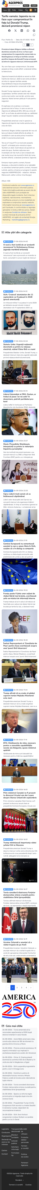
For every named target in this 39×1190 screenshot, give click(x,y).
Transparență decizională (16, 1130)
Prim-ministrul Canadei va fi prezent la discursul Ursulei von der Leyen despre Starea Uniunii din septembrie (20, 795)
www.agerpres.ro (27, 185)
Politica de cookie (24, 1155)
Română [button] (18, 1180)
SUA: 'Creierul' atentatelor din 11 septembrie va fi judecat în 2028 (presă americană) (18, 297)
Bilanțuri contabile (14, 1136)
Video (20, 10)
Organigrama (6, 1136)
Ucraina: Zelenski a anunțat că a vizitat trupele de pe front (17, 943)
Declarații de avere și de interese (6, 1142)
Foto (14, 10)
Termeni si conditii (16, 1185)
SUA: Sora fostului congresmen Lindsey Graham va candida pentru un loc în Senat (17, 1117)
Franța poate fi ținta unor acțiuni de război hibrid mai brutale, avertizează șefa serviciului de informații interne (19, 596)
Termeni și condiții (25, 1147)
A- (24, 44)
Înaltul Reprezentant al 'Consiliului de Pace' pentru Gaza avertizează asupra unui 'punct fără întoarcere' (20, 645)
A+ (31, 44)
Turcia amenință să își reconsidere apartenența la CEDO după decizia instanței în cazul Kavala (17, 1032)
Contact (5, 1154)
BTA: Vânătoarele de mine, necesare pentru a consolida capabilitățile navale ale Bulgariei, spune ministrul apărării (19, 747)
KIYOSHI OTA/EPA (16, 42)
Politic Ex (9, 40)
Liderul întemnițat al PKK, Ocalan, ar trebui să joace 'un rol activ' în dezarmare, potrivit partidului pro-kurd (19, 398)
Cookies (28, 1185)
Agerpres (15, 1173)
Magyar (26, 5)
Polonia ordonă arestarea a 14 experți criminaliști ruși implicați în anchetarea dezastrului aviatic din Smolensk (19, 1050)
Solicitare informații (15, 1148)
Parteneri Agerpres (24, 1164)
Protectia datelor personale (25, 1139)
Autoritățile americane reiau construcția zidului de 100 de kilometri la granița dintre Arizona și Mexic (18, 1041)
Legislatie (5, 1129)
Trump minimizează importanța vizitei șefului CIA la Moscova (19, 843)
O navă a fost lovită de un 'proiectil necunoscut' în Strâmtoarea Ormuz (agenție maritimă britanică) (19, 247)
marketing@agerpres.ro (21, 220)
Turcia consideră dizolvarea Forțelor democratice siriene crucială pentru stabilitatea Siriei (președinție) (19, 895)
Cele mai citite (14, 1026)
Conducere (6, 1132)
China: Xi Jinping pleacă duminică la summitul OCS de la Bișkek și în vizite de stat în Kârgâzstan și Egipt (18, 1059)
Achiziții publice (14, 1142)
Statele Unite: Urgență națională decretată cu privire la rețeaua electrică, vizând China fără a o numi (19, 347)
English (34, 5)
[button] (35, 10)
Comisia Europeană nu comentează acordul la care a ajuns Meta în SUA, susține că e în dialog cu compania (19, 546)
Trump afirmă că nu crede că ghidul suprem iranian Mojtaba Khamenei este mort (19, 695)
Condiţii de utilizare (19, 212)
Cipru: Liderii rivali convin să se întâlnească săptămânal (17, 495)
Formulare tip (15, 1154)
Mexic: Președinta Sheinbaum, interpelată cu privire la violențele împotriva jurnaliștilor (18, 446)
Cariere (4, 1150)
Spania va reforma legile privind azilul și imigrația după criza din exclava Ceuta (17, 1096)
